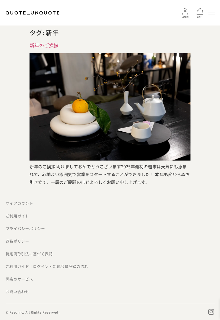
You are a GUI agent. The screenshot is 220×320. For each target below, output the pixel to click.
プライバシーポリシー (25, 228)
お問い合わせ (17, 291)
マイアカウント (19, 203)
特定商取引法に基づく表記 (29, 253)
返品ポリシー (17, 241)
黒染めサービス (19, 279)
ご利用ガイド (17, 216)
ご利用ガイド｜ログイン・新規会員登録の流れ (47, 266)
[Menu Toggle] (211, 13)
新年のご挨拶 (44, 45)
